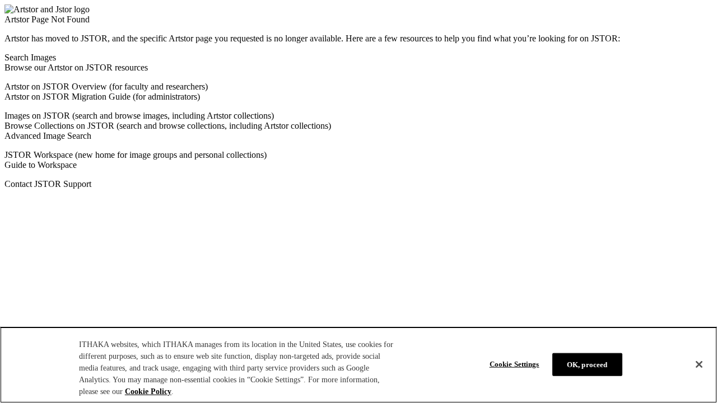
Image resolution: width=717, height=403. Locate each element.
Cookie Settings (514, 363)
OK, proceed (587, 364)
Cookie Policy (148, 391)
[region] (358, 365)
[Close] (699, 364)
